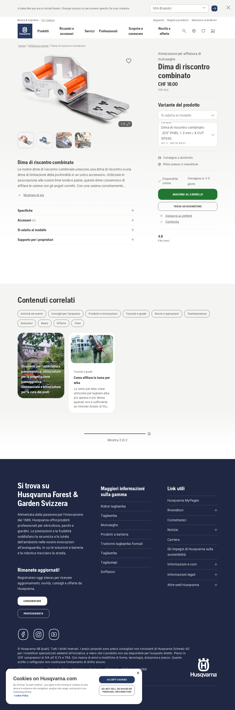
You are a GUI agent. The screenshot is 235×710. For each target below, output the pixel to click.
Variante (166, 122)
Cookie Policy (21, 695)
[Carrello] (213, 31)
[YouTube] (53, 634)
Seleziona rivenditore (204, 20)
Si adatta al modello (176, 115)
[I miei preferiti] (203, 31)
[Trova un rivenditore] (193, 31)
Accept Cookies (117, 679)
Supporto (158, 20)
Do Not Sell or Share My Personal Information (117, 690)
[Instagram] (38, 634)
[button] (43, 31)
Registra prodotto (178, 20)
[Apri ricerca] (184, 31)
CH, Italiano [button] (48, 20)
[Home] (25, 31)
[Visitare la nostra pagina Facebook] (23, 634)
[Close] (138, 672)
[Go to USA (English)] (214, 8)
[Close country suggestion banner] (228, 7)
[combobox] (187, 115)
